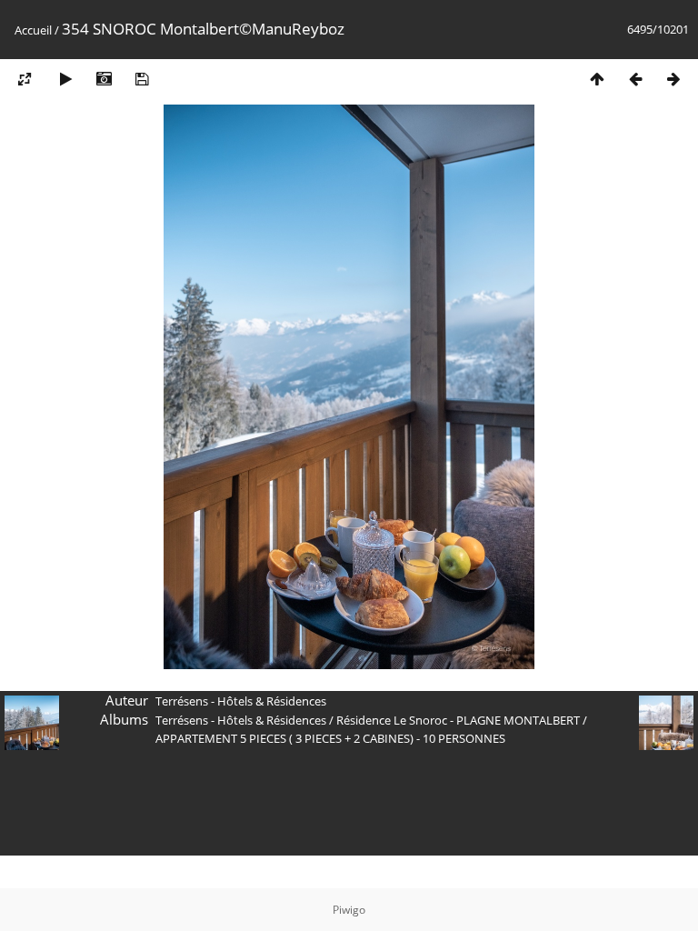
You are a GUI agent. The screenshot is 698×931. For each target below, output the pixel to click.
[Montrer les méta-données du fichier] (104, 78)
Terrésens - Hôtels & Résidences (240, 720)
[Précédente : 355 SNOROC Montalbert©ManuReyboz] (635, 78)
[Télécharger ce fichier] (142, 78)
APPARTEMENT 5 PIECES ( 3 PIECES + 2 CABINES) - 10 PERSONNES (330, 738)
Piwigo (349, 909)
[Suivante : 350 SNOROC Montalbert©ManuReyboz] (673, 78)
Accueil (33, 30)
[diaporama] (65, 78)
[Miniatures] (597, 78)
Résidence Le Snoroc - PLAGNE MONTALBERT (458, 720)
